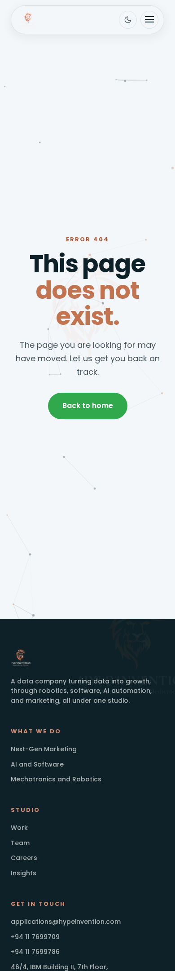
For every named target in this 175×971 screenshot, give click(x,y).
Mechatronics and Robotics (56, 779)
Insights (23, 873)
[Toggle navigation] (149, 20)
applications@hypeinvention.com (66, 921)
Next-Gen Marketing (44, 749)
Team (20, 842)
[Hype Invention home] (28, 20)
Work (19, 827)
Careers (24, 857)
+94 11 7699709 (35, 936)
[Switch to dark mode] (128, 20)
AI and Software (37, 764)
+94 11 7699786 (35, 951)
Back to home (87, 405)
